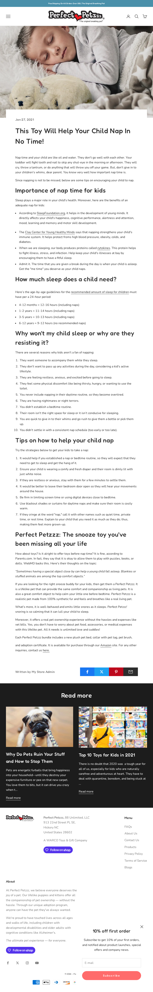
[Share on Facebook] (87, 672)
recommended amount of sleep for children (100, 292)
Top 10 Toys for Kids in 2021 (107, 755)
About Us (130, 833)
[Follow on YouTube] (37, 963)
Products (130, 847)
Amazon (105, 645)
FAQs (128, 827)
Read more (13, 798)
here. (46, 650)
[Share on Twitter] (102, 672)
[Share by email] (131, 672)
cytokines (103, 248)
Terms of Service (135, 861)
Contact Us (131, 840)
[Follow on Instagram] (27, 963)
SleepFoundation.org (51, 213)
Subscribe (111, 975)
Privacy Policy (133, 854)
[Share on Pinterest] (116, 672)
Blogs (128, 867)
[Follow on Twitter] (17, 963)
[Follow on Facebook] (8, 963)
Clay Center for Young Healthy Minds (50, 232)
